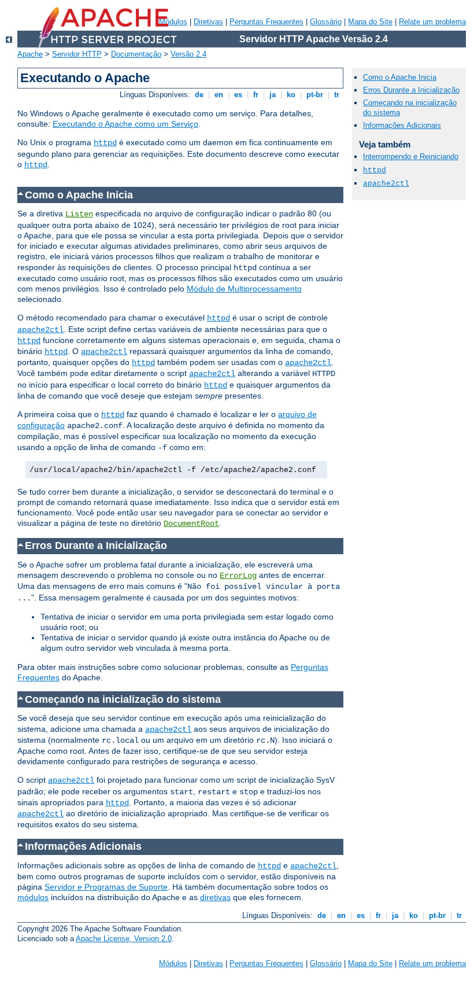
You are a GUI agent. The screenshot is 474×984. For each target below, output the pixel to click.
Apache (30, 54)
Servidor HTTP (77, 54)
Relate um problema (432, 21)
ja (272, 94)
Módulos (173, 963)
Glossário (326, 21)
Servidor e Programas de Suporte (106, 886)
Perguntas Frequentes (266, 21)
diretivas (215, 897)
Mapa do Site (370, 21)
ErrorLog (238, 575)
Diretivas (208, 21)
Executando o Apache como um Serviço (125, 123)
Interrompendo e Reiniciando (410, 156)
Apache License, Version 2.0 (124, 938)
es (238, 94)
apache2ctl (40, 329)
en (218, 94)
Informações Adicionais (402, 125)
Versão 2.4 (188, 54)
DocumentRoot (191, 523)
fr (256, 94)
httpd (105, 143)
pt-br (314, 94)
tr (337, 94)
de (199, 94)
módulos (33, 897)
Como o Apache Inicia (399, 77)
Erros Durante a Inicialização (411, 90)
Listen (79, 214)
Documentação (136, 54)
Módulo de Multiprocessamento (244, 288)
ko (291, 94)
